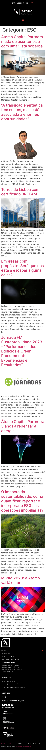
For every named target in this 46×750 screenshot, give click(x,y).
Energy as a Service (8, 656)
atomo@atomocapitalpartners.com (14, 684)
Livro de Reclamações (23, 746)
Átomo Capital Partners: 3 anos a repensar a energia (22, 426)
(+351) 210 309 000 (8, 682)
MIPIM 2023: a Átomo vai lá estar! (20, 580)
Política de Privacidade (9, 744)
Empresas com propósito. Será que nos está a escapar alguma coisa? (22, 268)
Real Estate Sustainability (10, 659)
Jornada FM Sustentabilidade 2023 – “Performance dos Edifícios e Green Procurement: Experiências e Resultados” (21, 351)
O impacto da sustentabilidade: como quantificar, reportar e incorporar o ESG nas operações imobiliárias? (22, 501)
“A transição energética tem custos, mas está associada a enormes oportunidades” (22, 112)
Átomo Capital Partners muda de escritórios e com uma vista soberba (22, 41)
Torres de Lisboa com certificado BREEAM (20, 191)
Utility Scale (5, 654)
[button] (23, 20)
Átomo (3, 651)
